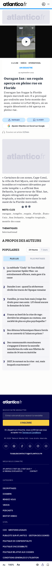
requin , (28, 213)
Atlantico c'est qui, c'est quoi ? (17, 469)
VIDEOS (6, 505)
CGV (5, 530)
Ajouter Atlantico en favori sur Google (28, 126)
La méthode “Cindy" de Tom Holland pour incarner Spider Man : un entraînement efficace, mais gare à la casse (26, 272)
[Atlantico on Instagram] (38, 446)
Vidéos (23, 63)
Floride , (38, 213)
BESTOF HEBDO (10, 516)
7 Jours (44, 250)
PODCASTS (8, 510)
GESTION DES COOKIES (39, 535)
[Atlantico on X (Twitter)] (14, 446)
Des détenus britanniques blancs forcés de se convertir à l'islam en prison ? (27, 332)
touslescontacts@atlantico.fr (26, 454)
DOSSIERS (7, 494)
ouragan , (7, 213)
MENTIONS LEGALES (17, 530)
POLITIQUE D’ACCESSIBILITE (15, 546)
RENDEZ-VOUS (9, 499)
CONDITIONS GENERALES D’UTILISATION (21, 557)
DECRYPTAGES (9, 488)
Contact (34, 471)
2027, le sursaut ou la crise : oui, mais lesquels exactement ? (26, 363)
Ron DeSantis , (17, 217)
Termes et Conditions (31, 432)
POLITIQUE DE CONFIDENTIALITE (17, 541)
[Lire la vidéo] (26, 42)
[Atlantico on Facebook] (22, 446)
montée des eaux (11, 221)
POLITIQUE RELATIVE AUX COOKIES (18, 552)
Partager (16, 120)
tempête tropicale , (36, 217)
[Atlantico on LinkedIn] (30, 446)
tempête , (18, 213)
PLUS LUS (14, 258)
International (35, 63)
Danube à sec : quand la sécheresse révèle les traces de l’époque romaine (26, 288)
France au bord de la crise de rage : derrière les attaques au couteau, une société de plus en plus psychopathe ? (26, 317)
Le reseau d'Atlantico (12, 471)
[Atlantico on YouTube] (46, 446)
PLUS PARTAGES (37, 258)
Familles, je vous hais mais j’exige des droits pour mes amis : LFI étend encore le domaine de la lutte (27, 302)
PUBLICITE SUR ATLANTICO (15, 535)
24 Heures (33, 250)
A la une (14, 63)
